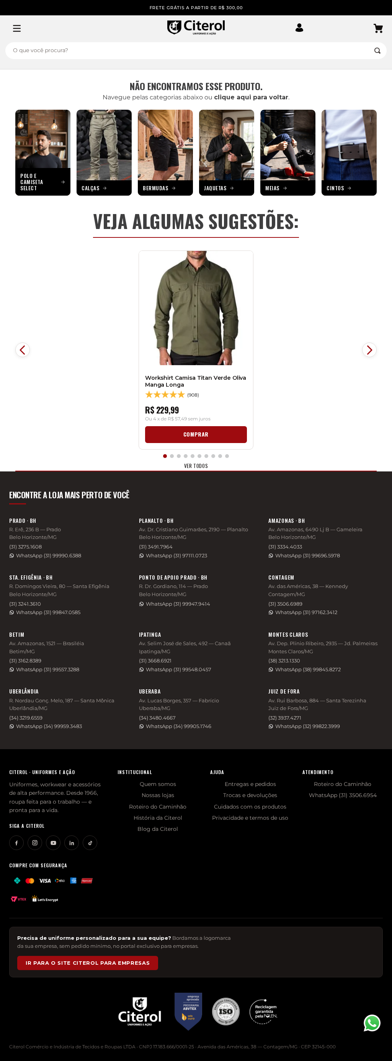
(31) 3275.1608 (25, 547)
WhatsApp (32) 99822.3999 (307, 726)
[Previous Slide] (22, 350)
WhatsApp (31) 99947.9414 (178, 604)
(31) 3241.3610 (25, 604)
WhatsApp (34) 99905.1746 (178, 726)
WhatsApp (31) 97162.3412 (306, 612)
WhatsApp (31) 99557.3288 (47, 669)
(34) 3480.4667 (157, 718)
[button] (302, 28)
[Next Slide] (369, 350)
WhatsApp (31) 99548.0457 (178, 669)
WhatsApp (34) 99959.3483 (49, 726)
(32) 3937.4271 (284, 718)
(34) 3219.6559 (25, 718)
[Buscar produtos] (377, 50)
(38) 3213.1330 (284, 661)
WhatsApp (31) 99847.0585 (48, 612)
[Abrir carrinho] (378, 28)
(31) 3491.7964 (156, 547)
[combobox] (196, 50)
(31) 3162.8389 (25, 661)
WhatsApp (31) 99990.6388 (48, 556)
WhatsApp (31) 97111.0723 (176, 556)
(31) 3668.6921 (155, 661)
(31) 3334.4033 (285, 547)
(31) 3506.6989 (285, 604)
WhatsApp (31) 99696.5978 (307, 556)
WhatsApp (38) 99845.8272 (308, 669)
